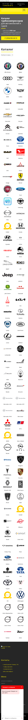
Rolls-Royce (20, 490)
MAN (7, 379)
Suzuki (7, 576)
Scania (7, 515)
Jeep (7, 281)
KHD (7, 306)
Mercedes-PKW (7, 416)
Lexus (7, 342)
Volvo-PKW (20, 625)
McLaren (20, 392)
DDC (7, 170)
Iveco (20, 256)
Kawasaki (20, 293)
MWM (7, 441)
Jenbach (20, 281)
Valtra (20, 588)
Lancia (7, 330)
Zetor (20, 638)
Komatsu (7, 318)
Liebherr (20, 342)
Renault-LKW (7, 490)
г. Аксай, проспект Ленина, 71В (10, 664)
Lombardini (7, 355)
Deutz (20, 170)
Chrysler (20, 121)
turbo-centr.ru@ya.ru (8, 671)
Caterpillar (20, 109)
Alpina (20, 72)
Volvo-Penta (7, 625)
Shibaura (20, 527)
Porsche (20, 478)
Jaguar (7, 269)
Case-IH (7, 109)
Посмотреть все (21, 4)
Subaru (7, 564)
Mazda (7, 392)
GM (7, 207)
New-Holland (20, 441)
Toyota (7, 588)
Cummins (20, 133)
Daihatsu (20, 158)
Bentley (20, 84)
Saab (20, 502)
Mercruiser (20, 416)
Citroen (7, 133)
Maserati (20, 379)
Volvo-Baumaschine (8, 613)
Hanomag (20, 207)
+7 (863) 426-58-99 (7, 667)
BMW (7, 96)
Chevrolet (7, 121)
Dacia (7, 146)
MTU (20, 428)
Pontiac (7, 478)
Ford (20, 195)
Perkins (7, 465)
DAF (7, 158)
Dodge (7, 183)
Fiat (8, 195)
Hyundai (7, 244)
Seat (7, 527)
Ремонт (3, 683)
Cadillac (20, 96)
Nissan (7, 453)
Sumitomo (20, 564)
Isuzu (7, 256)
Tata (20, 576)
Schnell (20, 515)
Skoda (7, 539)
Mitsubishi (7, 428)
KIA (20, 306)
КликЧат (2, 715)
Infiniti (20, 244)
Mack (20, 367)
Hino (7, 219)
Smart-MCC (20, 539)
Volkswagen (20, 601)
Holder (7, 232)
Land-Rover (20, 330)
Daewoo (20, 146)
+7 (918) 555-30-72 (7, 5)
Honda (20, 232)
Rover (7, 502)
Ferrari (20, 183)
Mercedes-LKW (8, 404)
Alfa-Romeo (8, 72)
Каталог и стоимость (6, 681)
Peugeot (20, 465)
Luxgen (7, 367)
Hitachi (20, 219)
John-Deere (8, 293)
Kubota (20, 318)
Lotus (20, 355)
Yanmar (7, 638)
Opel (20, 453)
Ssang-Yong (7, 551)
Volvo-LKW (20, 613)
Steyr (20, 551)
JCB (20, 269)
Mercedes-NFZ (20, 404)
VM (7, 601)
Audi (7, 84)
